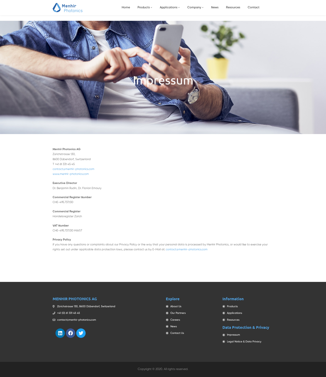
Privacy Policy (128, 244)
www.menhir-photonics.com (71, 174)
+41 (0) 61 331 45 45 (68, 313)
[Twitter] (81, 333)
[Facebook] (70, 333)
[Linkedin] (60, 333)
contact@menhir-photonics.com (73, 169)
